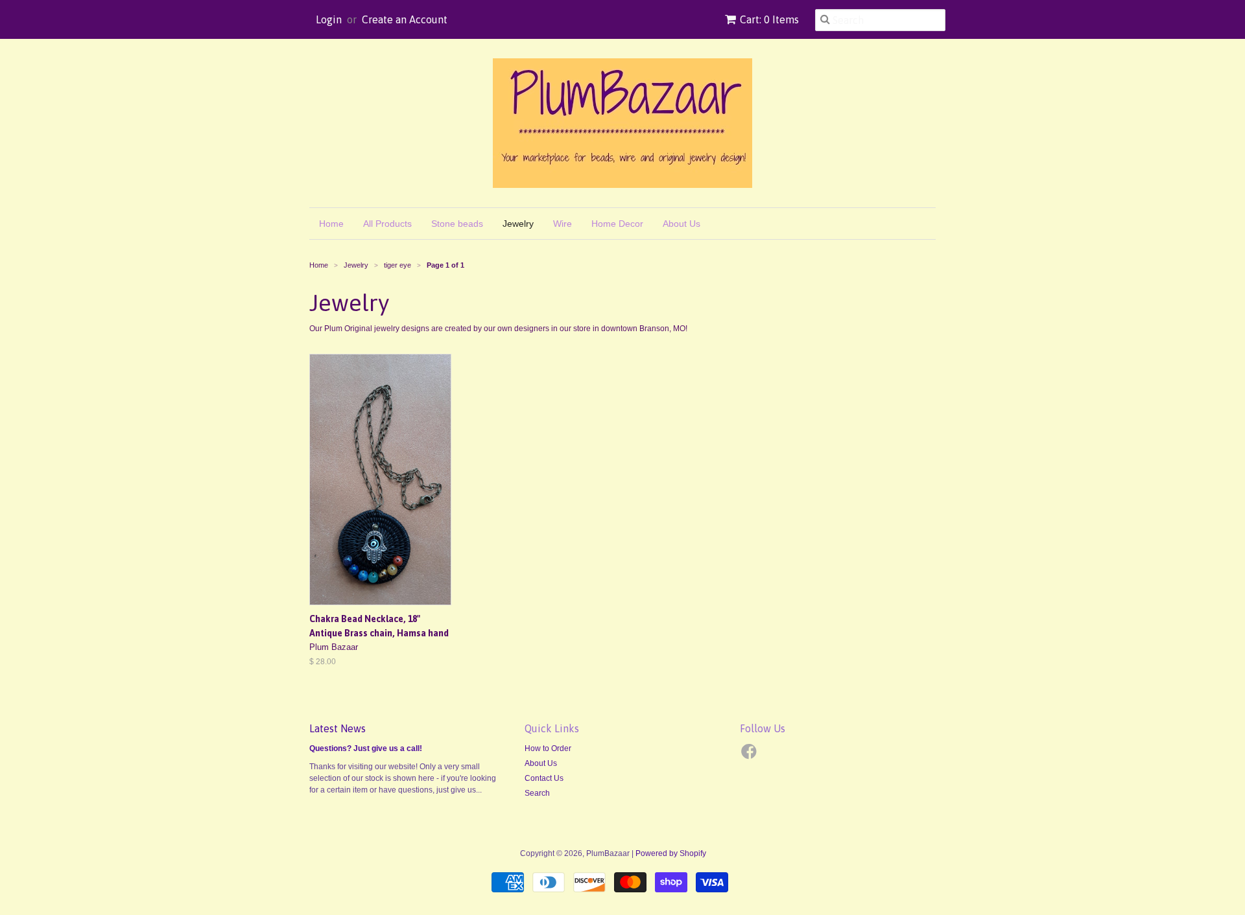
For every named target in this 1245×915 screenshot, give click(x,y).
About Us (681, 223)
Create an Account (404, 19)
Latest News (337, 728)
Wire (562, 223)
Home (331, 223)
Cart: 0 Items (769, 19)
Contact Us (544, 778)
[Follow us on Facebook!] (751, 755)
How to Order (548, 748)
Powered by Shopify (670, 853)
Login (329, 19)
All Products (387, 223)
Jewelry (518, 223)
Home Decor (617, 223)
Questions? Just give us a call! (365, 748)
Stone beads (457, 223)
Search (537, 793)
